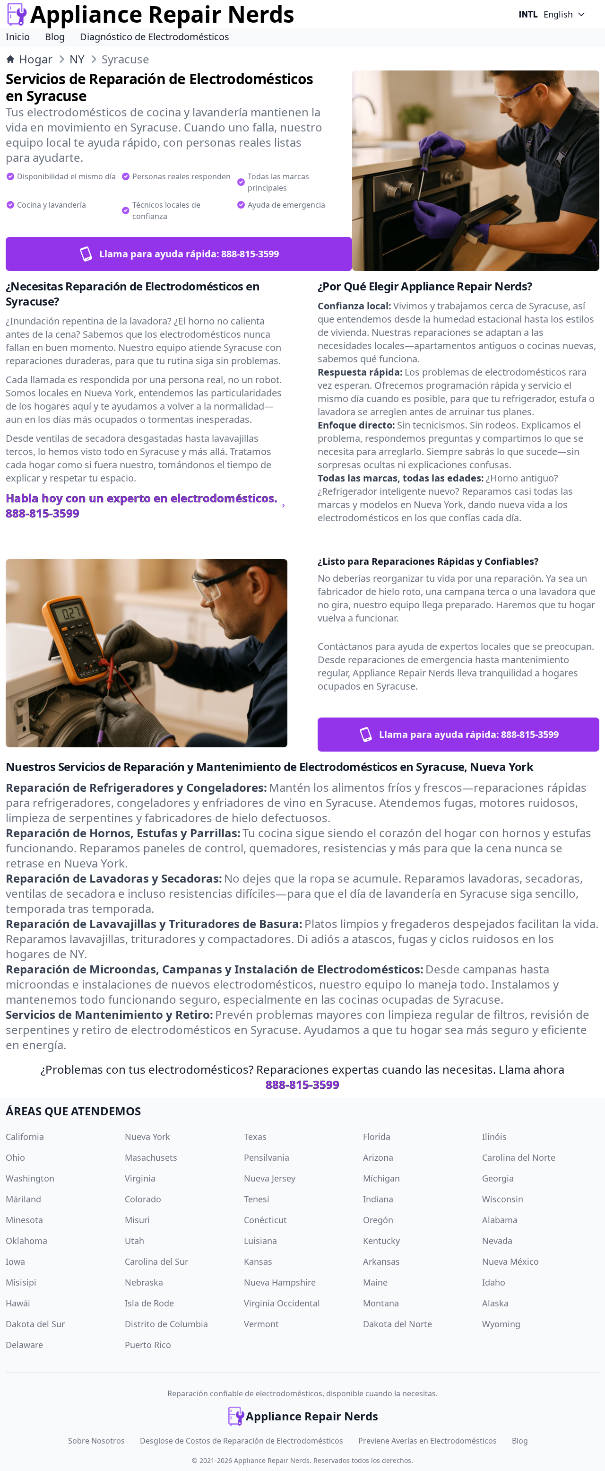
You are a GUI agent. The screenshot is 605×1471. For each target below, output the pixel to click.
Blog (55, 36)
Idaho (493, 1282)
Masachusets (151, 1157)
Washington (30, 1178)
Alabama (500, 1220)
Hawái (18, 1303)
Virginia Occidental (282, 1303)
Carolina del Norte (518, 1157)
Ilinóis (494, 1136)
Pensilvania (266, 1157)
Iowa (15, 1261)
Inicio (18, 36)
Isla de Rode (149, 1303)
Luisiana (260, 1240)
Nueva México (510, 1261)
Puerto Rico (148, 1344)
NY (77, 59)
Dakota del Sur (35, 1324)
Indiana (378, 1199)
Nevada (497, 1240)
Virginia (140, 1178)
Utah (134, 1240)
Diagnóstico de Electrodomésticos (154, 36)
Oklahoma (26, 1240)
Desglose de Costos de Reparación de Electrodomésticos (241, 1441)
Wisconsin (502, 1199)
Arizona (378, 1157)
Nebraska (144, 1282)
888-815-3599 (302, 1084)
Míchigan (381, 1178)
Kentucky (381, 1240)
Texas (255, 1136)
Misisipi (21, 1282)
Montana (381, 1303)
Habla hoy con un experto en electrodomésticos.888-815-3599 (141, 505)
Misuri (137, 1220)
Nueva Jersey (269, 1178)
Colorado (143, 1199)
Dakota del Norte (397, 1324)
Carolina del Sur (156, 1261)
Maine (375, 1282)
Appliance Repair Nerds (272, 1460)
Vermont (261, 1324)
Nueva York (147, 1136)
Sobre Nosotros (96, 1441)
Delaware (24, 1344)
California (25, 1136)
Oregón (378, 1220)
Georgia (498, 1178)
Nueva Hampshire (280, 1282)
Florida (376, 1136)
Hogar (35, 59)
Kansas (258, 1261)
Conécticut (265, 1220)
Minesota (24, 1220)
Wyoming (501, 1324)
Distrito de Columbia (166, 1324)
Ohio (15, 1157)
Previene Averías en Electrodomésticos (427, 1441)
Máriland (23, 1199)
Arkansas (381, 1261)
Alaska (495, 1303)
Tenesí (256, 1199)
